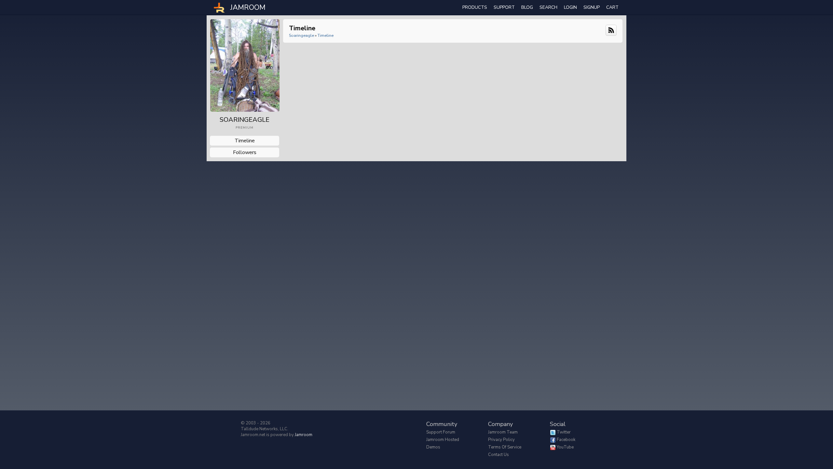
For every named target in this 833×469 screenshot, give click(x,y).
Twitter (564, 432)
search (548, 7)
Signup (591, 7)
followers (244, 152)
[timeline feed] (611, 30)
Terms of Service (504, 447)
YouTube (565, 447)
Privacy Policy (501, 440)
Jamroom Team (503, 432)
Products (474, 7)
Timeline (245, 140)
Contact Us (498, 455)
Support (504, 7)
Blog (527, 7)
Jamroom (303, 435)
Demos (433, 447)
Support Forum (440, 432)
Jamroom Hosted (442, 440)
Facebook (566, 440)
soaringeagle (301, 35)
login (570, 7)
